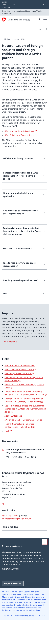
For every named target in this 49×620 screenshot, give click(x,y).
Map (4, 504)
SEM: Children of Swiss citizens (19, 135)
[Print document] (40, 29)
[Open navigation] (45, 19)
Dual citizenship (9, 341)
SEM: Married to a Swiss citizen (20, 131)
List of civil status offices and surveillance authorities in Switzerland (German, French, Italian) (25, 408)
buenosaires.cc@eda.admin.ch (16, 518)
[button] (44, 542)
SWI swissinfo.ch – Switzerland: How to (23, 419)
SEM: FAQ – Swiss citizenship (18, 373)
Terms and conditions (32, 610)
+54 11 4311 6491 (10, 515)
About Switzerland (13, 415)
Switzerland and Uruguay (19, 20)
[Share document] (45, 29)
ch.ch (7, 431)
